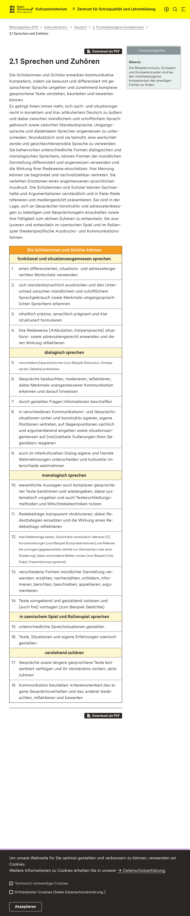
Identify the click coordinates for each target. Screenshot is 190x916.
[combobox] (166, 9)
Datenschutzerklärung (144, 870)
